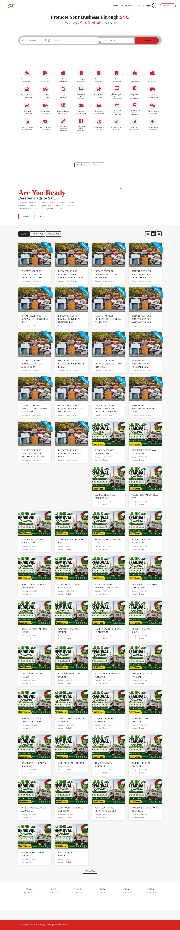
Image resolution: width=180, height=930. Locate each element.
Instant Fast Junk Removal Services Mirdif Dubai (71, 364)
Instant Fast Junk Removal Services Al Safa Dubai (106, 274)
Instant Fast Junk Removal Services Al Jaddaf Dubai (32, 364)
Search (147, 40)
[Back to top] (172, 915)
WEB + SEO (107, 457)
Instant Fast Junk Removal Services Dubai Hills (34, 319)
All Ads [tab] (24, 234)
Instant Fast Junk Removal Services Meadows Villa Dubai (33, 453)
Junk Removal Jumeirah (71, 763)
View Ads (25, 216)
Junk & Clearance (35, 281)
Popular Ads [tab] (53, 234)
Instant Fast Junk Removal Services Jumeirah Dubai (141, 364)
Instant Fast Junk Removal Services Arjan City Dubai (34, 408)
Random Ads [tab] (37, 234)
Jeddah (126, 889)
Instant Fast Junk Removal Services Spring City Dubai (108, 364)
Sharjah (78, 889)
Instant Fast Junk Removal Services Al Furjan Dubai (69, 319)
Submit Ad (167, 6)
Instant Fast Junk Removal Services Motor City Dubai (141, 319)
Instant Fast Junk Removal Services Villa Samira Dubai (108, 319)
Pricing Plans (127, 5)
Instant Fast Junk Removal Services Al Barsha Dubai (143, 274)
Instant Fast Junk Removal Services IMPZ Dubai (70, 453)
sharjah (102, 889)
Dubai (105, 460)
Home (115, 5)
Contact (139, 5)
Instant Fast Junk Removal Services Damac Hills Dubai (31, 274)
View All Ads (90, 871)
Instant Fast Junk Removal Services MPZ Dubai (144, 408)
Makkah (151, 889)
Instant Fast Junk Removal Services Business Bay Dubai (105, 408)
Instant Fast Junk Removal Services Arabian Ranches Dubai (71, 274)
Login (148, 6)
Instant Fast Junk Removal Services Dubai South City (71, 408)
